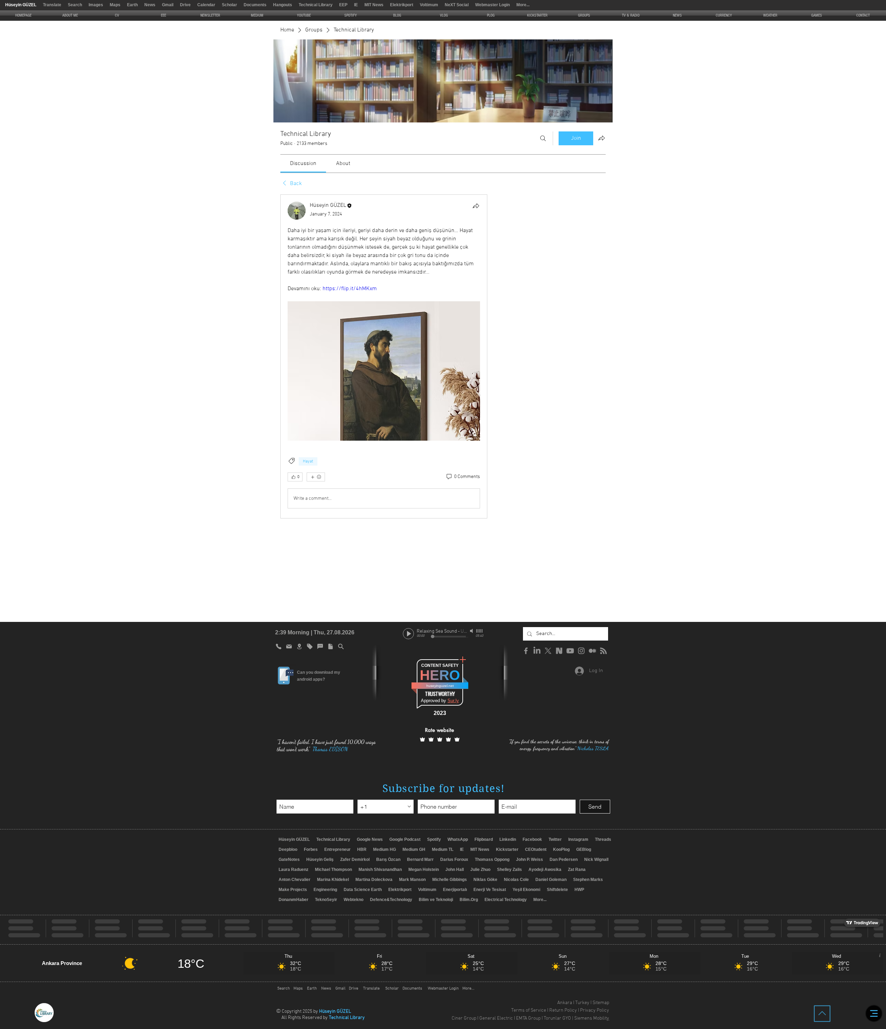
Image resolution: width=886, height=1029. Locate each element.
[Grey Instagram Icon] (581, 650)
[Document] (330, 646)
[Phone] (278, 646)
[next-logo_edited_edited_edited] (559, 650)
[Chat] (320, 646)
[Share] (476, 206)
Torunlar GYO (557, 1018)
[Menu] (874, 1013)
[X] (548, 650)
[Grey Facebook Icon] (526, 650)
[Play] (408, 633)
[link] (303, 163)
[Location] (299, 646)
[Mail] (289, 646)
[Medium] (592, 650)
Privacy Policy (594, 1010)
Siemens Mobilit (590, 1018)
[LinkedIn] (537, 650)
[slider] (479, 631)
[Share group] (601, 138)
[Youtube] (570, 650)
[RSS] (603, 650)
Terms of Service (528, 1010)
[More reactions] (316, 476)
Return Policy (563, 1010)
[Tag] (310, 646)
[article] (383, 356)
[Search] (543, 138)
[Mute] (472, 630)
